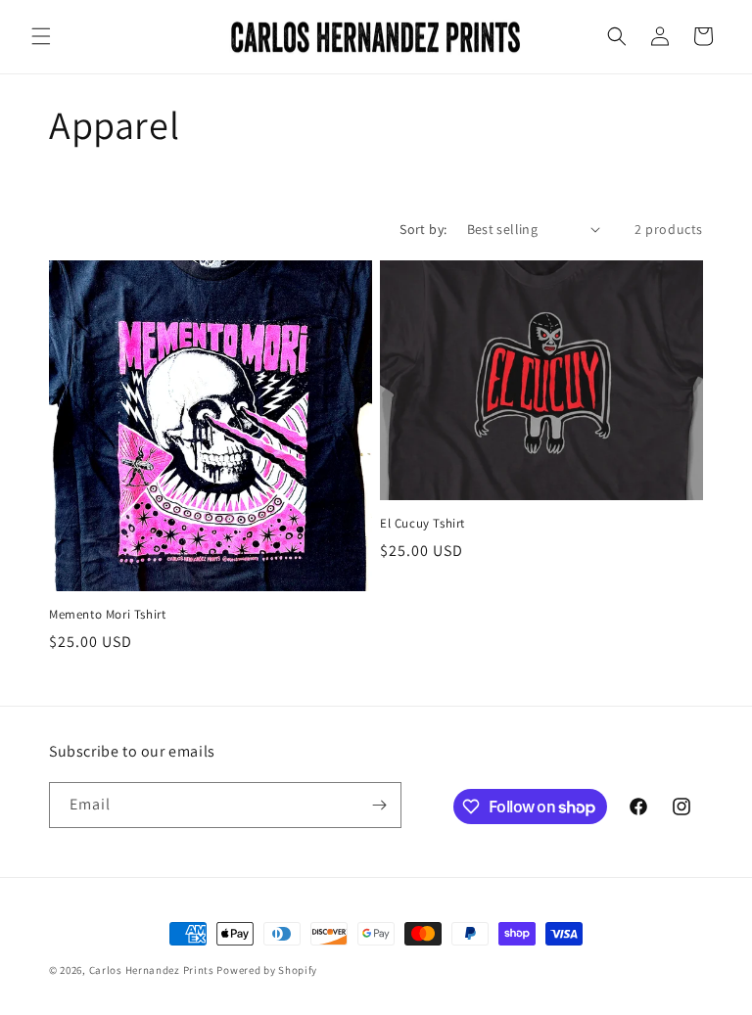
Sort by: (423, 229)
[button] (41, 36)
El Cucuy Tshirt (422, 523)
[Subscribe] (378, 805)
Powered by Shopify (266, 970)
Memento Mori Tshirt (107, 615)
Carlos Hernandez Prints (151, 970)
